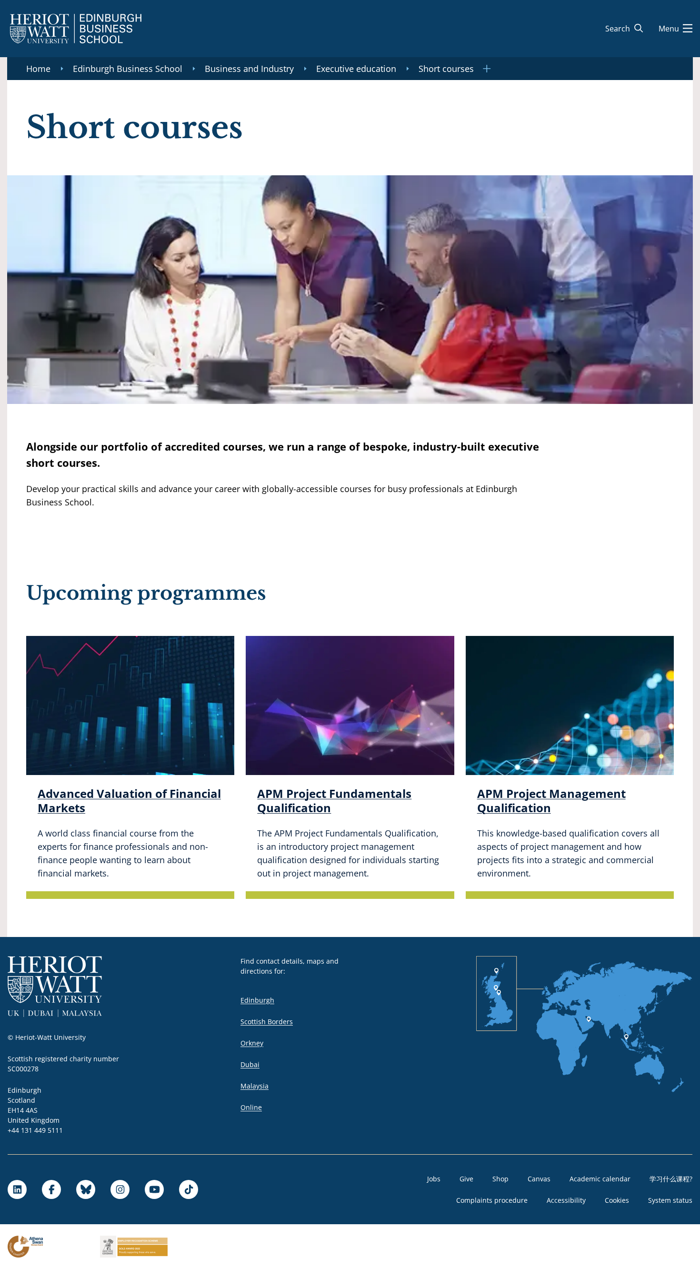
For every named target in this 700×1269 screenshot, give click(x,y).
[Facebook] (51, 1189)
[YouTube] (154, 1189)
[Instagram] (120, 1189)
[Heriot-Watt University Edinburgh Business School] (76, 28)
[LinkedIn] (17, 1189)
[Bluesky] (85, 1189)
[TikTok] (188, 1189)
